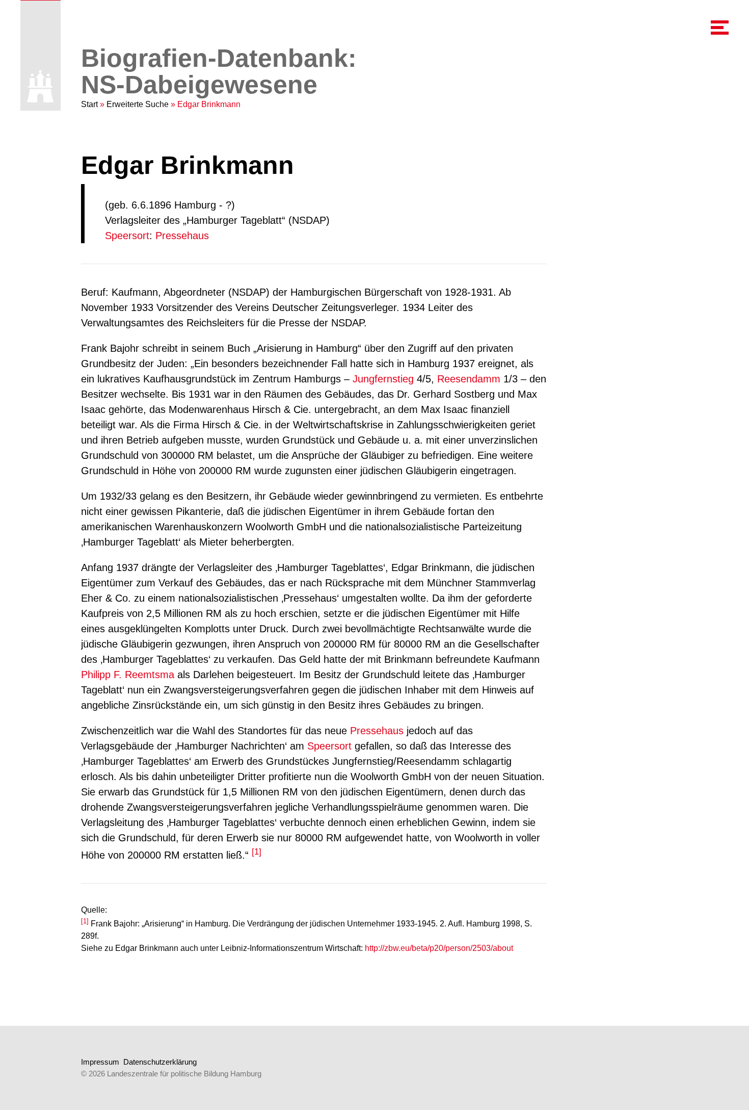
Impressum (100, 1061)
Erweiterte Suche (137, 104)
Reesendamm (468, 378)
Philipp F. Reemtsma (127, 674)
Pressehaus (182, 235)
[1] (256, 852)
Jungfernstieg (383, 378)
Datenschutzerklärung (160, 1061)
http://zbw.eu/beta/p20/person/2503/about (439, 948)
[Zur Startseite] (40, 86)
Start (89, 104)
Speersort (127, 235)
